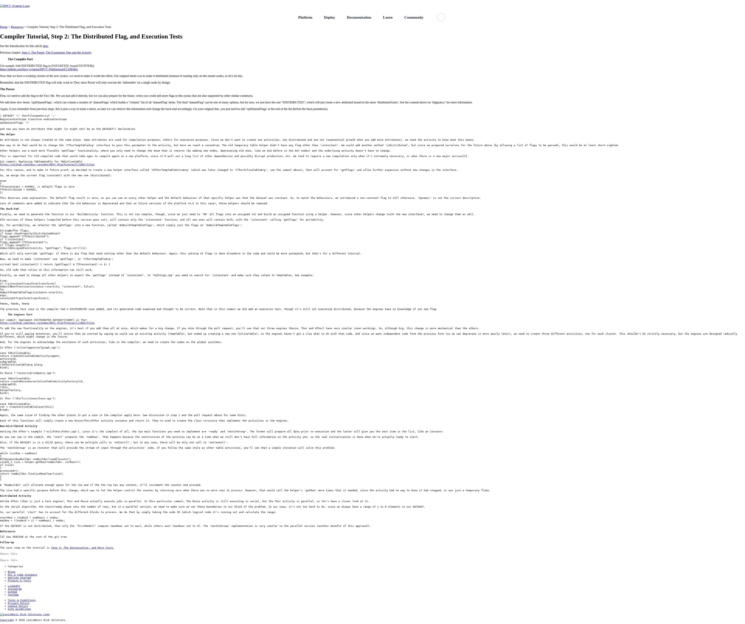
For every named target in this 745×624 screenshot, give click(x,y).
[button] (441, 17)
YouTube (13, 594)
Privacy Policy (18, 603)
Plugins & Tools (19, 580)
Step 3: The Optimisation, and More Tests (82, 547)
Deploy (329, 17)
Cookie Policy (18, 606)
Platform (305, 17)
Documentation (359, 17)
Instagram (15, 588)
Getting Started (473, 2)
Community (414, 17)
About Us (495, 2)
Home (4, 27)
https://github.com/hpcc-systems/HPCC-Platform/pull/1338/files (39, 69)
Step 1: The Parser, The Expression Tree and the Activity (56, 52)
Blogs (12, 571)
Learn (388, 17)
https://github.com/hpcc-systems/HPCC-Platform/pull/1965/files (47, 322)
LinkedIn (14, 586)
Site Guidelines (19, 608)
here (45, 46)
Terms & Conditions (22, 600)
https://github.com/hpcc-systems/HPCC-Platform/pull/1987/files (47, 164)
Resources (17, 27)
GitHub (512, 2)
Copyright (7, 620)
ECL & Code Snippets (22, 574)
